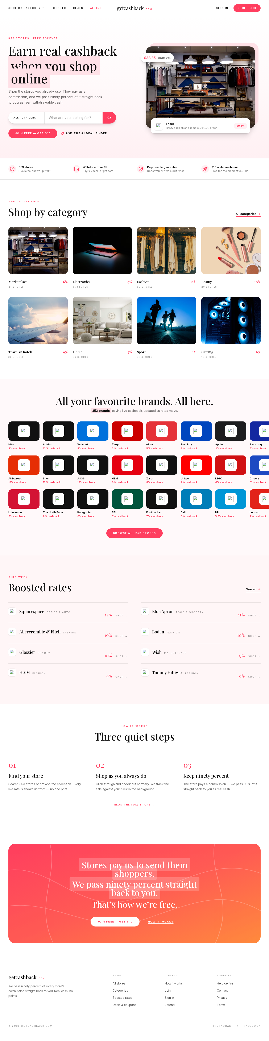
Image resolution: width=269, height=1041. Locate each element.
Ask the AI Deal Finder (86, 133)
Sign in (222, 8)
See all (251, 589)
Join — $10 (247, 8)
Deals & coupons (124, 1005)
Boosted (58, 8)
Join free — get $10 (33, 133)
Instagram (222, 1025)
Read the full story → (134, 804)
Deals (78, 8)
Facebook (252, 1025)
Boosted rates (122, 997)
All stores (119, 983)
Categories (120, 990)
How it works (161, 921)
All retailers (24, 117)
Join (168, 990)
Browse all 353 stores (134, 533)
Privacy (222, 997)
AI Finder (98, 8)
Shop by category (24, 8)
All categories (246, 214)
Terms (221, 1005)
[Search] (109, 118)
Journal (170, 1005)
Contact (222, 990)
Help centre (225, 983)
